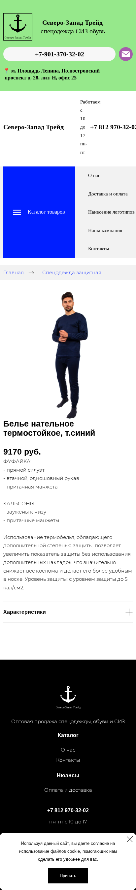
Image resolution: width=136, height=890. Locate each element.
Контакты (98, 248)
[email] (126, 54)
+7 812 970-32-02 (68, 810)
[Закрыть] (130, 839)
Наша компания (105, 230)
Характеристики (24, 612)
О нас (94, 175)
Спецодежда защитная (71, 272)
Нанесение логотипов (111, 212)
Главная (13, 272)
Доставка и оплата (108, 193)
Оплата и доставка (68, 790)
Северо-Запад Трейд (33, 127)
